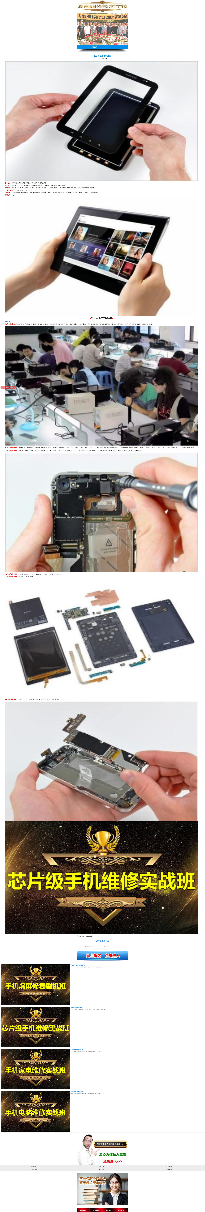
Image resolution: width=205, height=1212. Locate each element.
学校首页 (34, 1166)
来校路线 (169, 1169)
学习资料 (169, 1166)
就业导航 (101, 1169)
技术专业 (101, 1166)
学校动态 (34, 1169)
